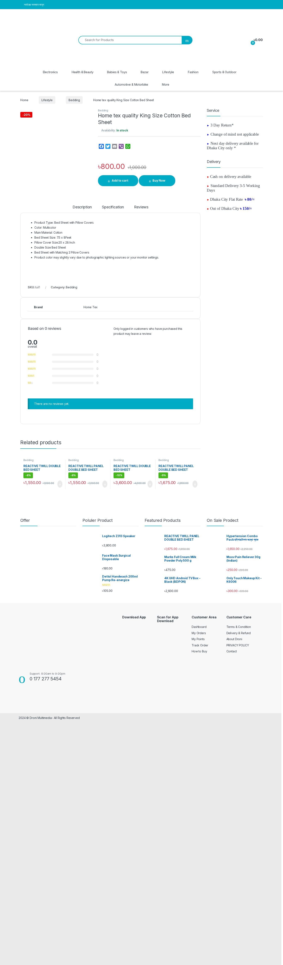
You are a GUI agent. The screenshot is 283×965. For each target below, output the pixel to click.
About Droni (234, 639)
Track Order (200, 645)
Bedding (74, 100)
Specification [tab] (113, 207)
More (165, 84)
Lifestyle (168, 72)
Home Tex (90, 307)
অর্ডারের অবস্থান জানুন (34, 4)
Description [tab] (82, 207)
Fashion (193, 72)
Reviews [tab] (141, 207)
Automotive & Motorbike (131, 84)
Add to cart (120, 180)
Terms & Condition (238, 627)
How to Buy (199, 651)
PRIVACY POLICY (237, 645)
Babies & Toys (117, 72)
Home (24, 100)
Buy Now (158, 180)
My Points (198, 639)
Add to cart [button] (59, 484)
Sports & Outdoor (224, 72)
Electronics (50, 72)
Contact (231, 651)
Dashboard (199, 627)
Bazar (144, 72)
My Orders (199, 633)
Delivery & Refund (238, 633)
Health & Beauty (82, 72)
